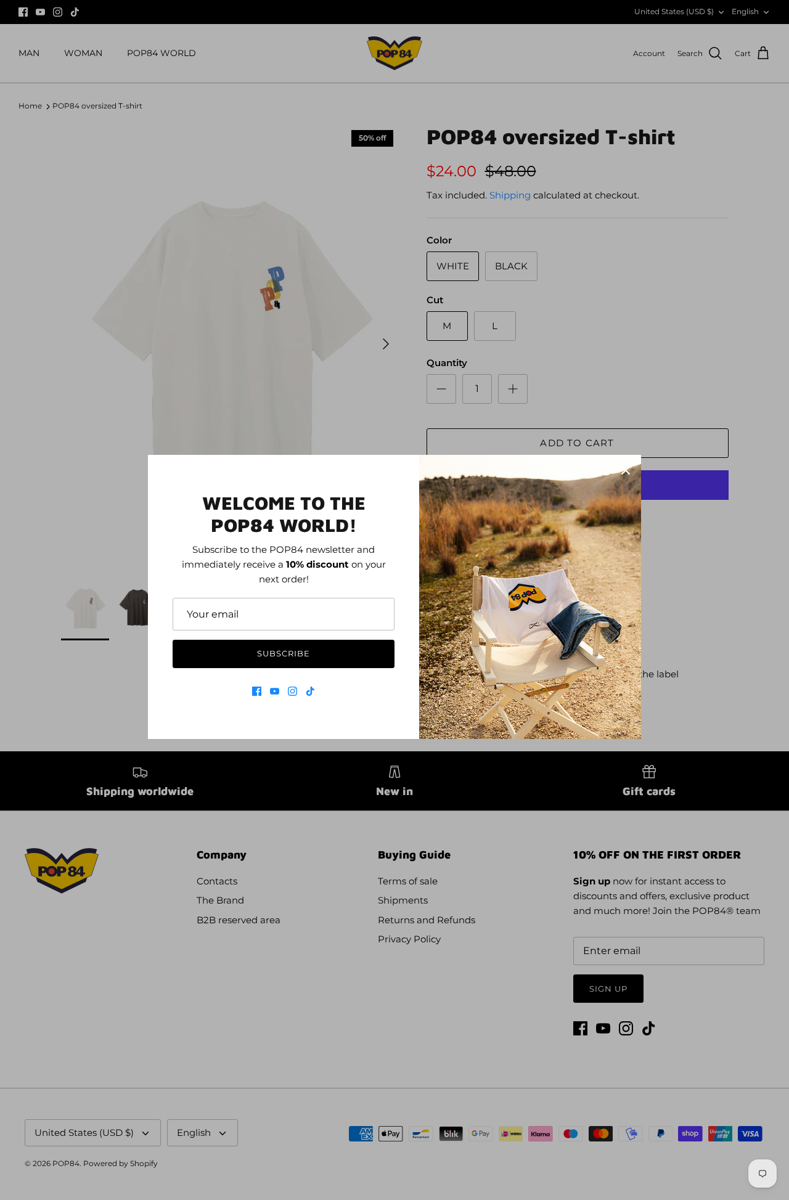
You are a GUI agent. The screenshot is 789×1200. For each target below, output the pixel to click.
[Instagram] (292, 691)
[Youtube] (274, 691)
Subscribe (283, 653)
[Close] (625, 470)
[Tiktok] (310, 691)
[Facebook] (256, 691)
